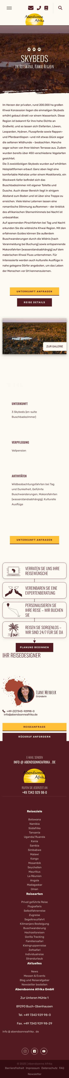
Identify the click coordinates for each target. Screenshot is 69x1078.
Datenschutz (49, 1068)
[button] (34, 338)
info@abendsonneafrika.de (21, 714)
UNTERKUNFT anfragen (34, 291)
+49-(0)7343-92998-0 (20, 711)
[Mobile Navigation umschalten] (9, 8)
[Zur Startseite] (34, 19)
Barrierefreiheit (14, 1068)
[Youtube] (44, 1051)
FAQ (61, 1068)
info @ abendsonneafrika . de (21, 1031)
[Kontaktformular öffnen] (30, 7)
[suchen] (60, 8)
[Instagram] (25, 1051)
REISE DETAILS (34, 302)
